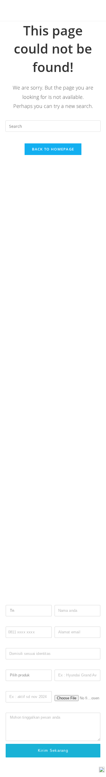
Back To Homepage (53, 149)
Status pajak (17, 687)
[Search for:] (97, 10)
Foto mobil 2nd (68, 688)
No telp (12, 622)
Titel (9, 601)
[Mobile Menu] (90, 10)
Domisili (13, 644)
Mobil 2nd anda (68, 665)
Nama (60, 601)
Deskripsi (14, 708)
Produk (12, 665)
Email (59, 622)
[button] (10, 414)
